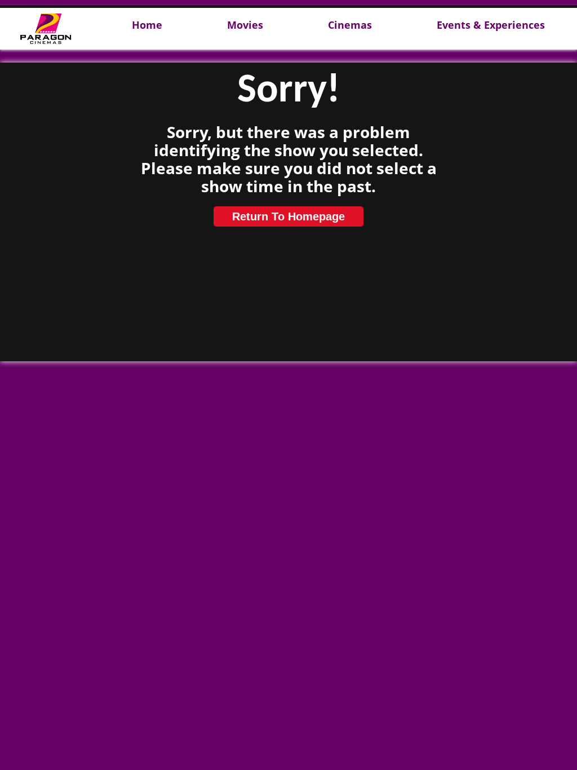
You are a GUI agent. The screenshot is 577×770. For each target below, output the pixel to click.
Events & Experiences (491, 25)
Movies (245, 25)
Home (147, 25)
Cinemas (350, 25)
